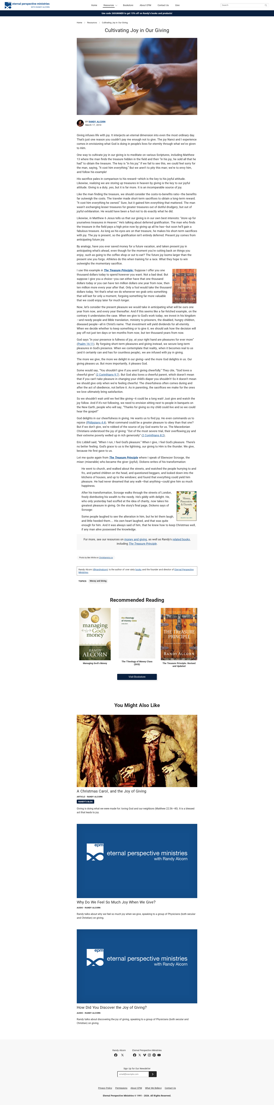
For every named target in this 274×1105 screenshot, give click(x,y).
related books (181, 539)
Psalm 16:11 (86, 344)
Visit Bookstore (137, 676)
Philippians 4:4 (96, 422)
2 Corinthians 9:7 (107, 374)
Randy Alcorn (97, 121)
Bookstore (128, 5)
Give (177, 5)
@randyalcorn (100, 569)
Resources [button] (109, 5)
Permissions (121, 1088)
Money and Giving (98, 581)
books (138, 569)
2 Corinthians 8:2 (153, 435)
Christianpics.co (106, 558)
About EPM (145, 5)
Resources (92, 22)
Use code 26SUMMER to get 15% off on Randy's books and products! (137, 13)
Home (94, 5)
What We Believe (153, 1088)
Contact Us (163, 5)
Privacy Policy (105, 1088)
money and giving (135, 539)
